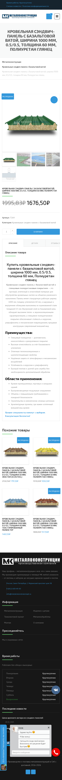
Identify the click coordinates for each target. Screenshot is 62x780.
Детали (34, 243)
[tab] (13, 243)
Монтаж (7, 622)
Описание (13, 243)
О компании (38, 622)
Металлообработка (41, 616)
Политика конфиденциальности (35, 6)
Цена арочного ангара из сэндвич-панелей (22, 718)
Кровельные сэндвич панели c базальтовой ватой (24, 67)
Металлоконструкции (11, 62)
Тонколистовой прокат (14, 616)
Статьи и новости (13, 6)
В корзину (38, 232)
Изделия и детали (41, 611)
